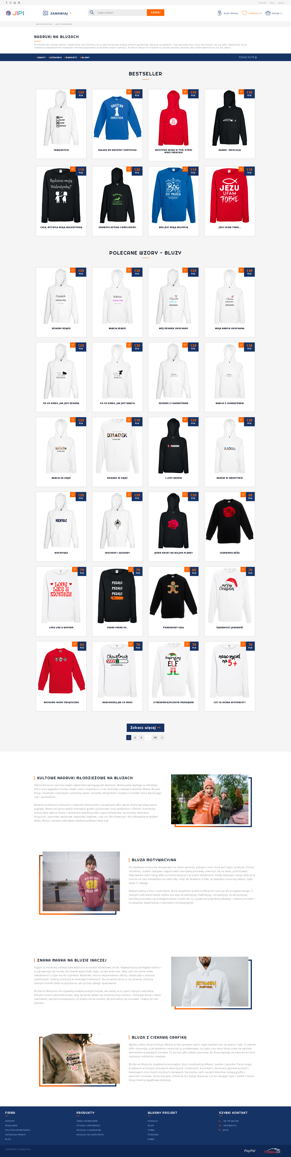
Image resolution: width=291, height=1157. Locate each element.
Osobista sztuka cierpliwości (117, 227)
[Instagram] (11, 2)
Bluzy (151, 1125)
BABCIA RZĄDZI (117, 328)
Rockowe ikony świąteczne (61, 702)
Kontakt (262, 2)
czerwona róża (230, 552)
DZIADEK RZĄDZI (61, 328)
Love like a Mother (61, 627)
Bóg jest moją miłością (173, 227)
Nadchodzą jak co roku (117, 702)
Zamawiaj (59, 13)
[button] (248, 57)
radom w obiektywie (230, 477)
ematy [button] (41, 57)
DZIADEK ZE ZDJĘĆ (117, 477)
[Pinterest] (19, 2)
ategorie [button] (55, 57)
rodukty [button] (71, 57)
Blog (272, 2)
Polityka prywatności (17, 1130)
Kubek (151, 1139)
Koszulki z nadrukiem (89, 1130)
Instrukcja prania (15, 1134)
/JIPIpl (225, 1130)
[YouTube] (15, 2)
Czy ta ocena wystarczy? (230, 702)
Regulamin (11, 1125)
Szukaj (156, 12)
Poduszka (153, 1134)
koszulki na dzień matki (90, 1134)
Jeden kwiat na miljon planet (173, 552)
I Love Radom (173, 477)
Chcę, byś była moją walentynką (61, 227)
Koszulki (153, 1121)
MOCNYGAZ (61, 552)
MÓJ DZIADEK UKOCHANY (173, 328)
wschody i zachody (117, 552)
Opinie (281, 2)
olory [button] (85, 57)
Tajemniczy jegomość (229, 627)
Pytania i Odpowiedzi (88, 1125)
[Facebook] (6, 2)
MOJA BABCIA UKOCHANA (229, 328)
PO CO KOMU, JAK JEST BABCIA (117, 403)
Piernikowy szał (173, 627)
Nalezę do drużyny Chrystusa (117, 150)
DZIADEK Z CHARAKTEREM (173, 403)
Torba (151, 1130)
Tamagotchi (61, 150)
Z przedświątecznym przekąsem (173, 702)
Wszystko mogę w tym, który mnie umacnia (173, 151)
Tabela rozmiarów (87, 1121)
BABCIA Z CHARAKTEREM (230, 403)
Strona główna (45, 24)
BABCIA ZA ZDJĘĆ (61, 477)
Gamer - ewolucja (230, 150)
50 (155, 737)
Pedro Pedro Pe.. (117, 627)
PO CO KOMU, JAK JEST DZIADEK (61, 403)
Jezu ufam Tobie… (230, 227)
